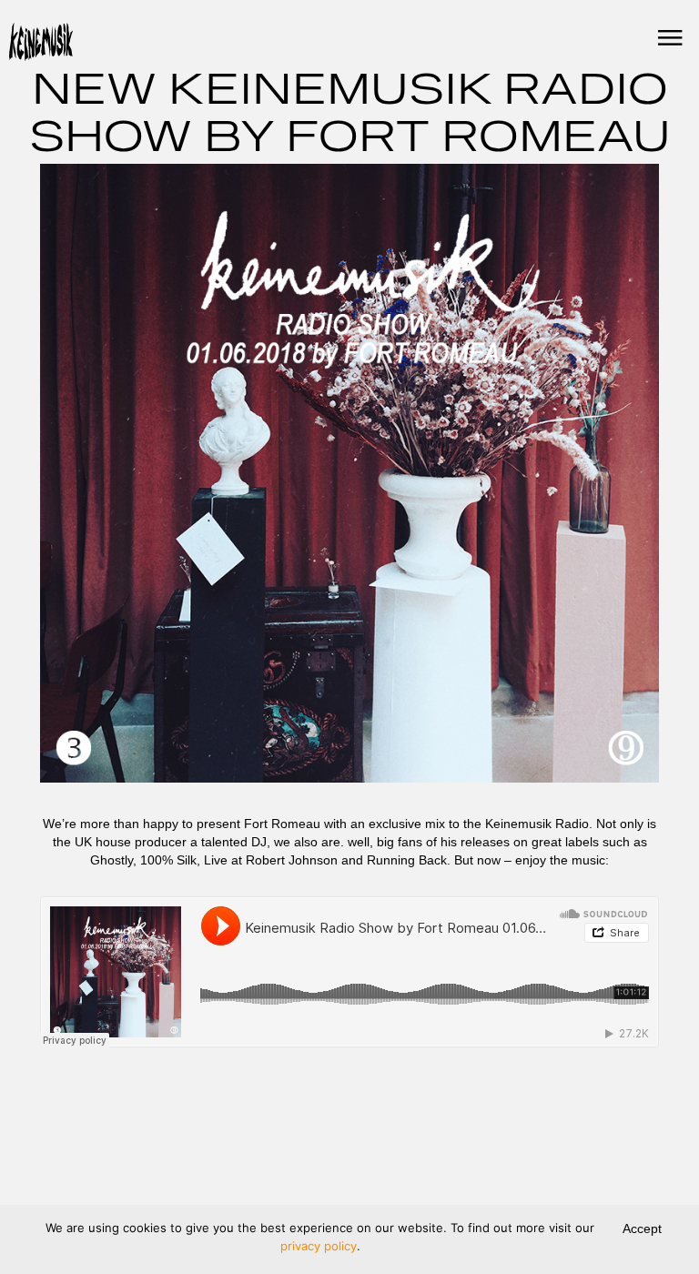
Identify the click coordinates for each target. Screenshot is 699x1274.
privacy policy (318, 1246)
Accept (642, 1228)
